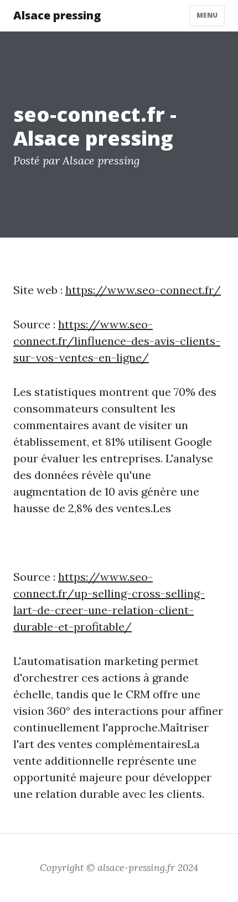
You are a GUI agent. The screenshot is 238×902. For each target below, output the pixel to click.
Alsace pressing (57, 15)
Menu (207, 15)
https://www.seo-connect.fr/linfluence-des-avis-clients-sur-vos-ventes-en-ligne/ (116, 340)
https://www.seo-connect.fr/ (143, 290)
